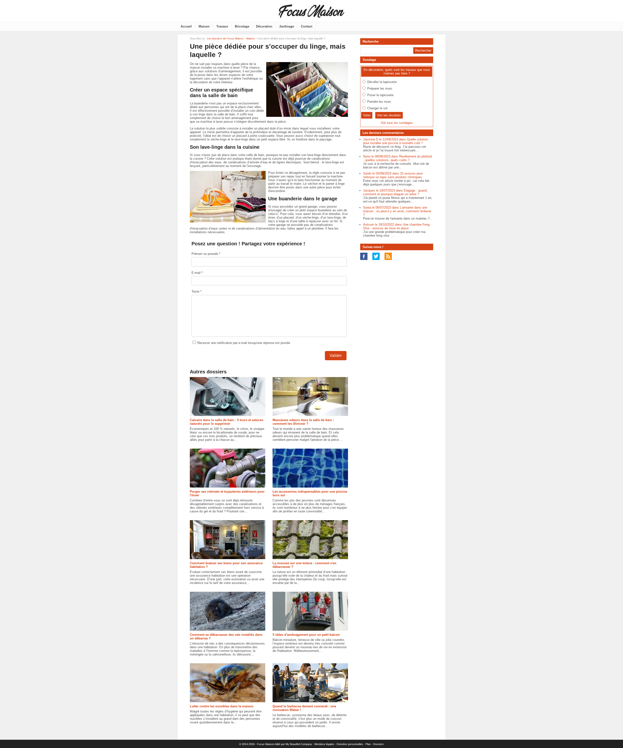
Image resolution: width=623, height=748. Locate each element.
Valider (336, 355)
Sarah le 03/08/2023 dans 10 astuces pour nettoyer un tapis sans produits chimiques (393, 175)
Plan (368, 744)
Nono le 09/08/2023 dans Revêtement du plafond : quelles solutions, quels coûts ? (397, 158)
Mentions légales (324, 744)
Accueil (186, 26)
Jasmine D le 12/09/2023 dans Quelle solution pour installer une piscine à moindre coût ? (395, 141)
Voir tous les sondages (397, 123)
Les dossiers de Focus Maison (225, 38)
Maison (204, 26)
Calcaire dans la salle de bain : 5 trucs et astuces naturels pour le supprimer (226, 421)
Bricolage (242, 26)
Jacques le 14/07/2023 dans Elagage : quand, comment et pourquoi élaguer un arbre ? (395, 192)
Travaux (222, 26)
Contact (306, 26)
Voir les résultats (389, 115)
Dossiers (378, 744)
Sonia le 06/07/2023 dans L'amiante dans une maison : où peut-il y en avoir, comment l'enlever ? (397, 211)
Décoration (264, 26)
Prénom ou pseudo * (206, 254)
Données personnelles (350, 744)
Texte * (197, 291)
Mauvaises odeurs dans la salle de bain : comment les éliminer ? (303, 421)
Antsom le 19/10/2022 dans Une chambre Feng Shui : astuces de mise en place (396, 226)
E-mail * (197, 273)
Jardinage (286, 26)
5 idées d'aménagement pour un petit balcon (306, 635)
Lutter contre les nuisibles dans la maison (221, 706)
